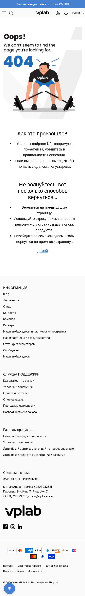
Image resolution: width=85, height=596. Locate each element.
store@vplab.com (41, 496)
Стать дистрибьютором (19, 344)
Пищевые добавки (13, 571)
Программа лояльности (19, 405)
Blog (6, 294)
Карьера (8, 325)
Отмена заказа (13, 399)
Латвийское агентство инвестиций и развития (34, 455)
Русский (76, 12)
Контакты (9, 313)
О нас (7, 306)
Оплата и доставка (16, 393)
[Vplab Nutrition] (42, 12)
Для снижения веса (57, 565)
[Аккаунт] (57, 13)
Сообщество (11, 350)
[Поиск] (13, 13)
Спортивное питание (30, 565)
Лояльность (11, 300)
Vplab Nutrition (21, 582)
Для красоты (35, 571)
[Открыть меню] (4, 13)
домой (42, 250)
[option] (42, 73)
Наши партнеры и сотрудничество (26, 338)
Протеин (8, 565)
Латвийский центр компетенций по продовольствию (38, 449)
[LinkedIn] (20, 526)
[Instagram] (12, 526)
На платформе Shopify (44, 582)
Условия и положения (18, 387)
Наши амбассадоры (16, 356)
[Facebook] (5, 526)
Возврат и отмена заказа (20, 412)
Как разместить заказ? (18, 380)
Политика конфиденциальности (24, 436)
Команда (9, 319)
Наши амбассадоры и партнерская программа (34, 331)
